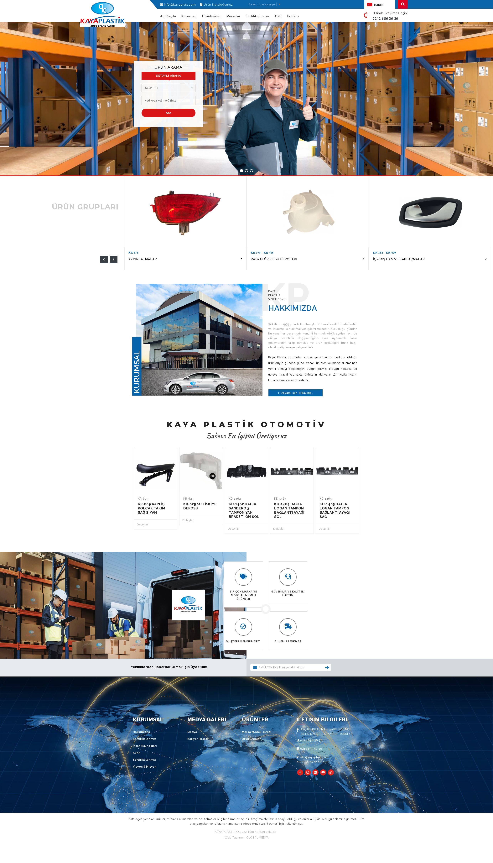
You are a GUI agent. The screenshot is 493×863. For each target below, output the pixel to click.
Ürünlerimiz (211, 16)
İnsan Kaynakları (145, 745)
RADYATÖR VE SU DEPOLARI (274, 259)
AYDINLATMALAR (142, 259)
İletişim (293, 16)
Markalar (233, 16)
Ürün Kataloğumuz (218, 4)
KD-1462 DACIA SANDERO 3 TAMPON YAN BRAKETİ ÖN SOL (153, 510)
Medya (192, 732)
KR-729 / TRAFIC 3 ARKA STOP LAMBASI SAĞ (336, 508)
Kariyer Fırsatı (197, 738)
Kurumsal (188, 16)
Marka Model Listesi (256, 732)
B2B (278, 16)
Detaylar (142, 528)
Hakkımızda (141, 732)
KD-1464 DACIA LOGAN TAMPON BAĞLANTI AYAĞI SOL (198, 510)
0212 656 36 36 (385, 18)
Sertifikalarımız (258, 16)
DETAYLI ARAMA (168, 75)
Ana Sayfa (168, 16)
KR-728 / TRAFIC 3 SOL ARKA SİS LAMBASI (291, 508)
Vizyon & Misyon (144, 766)
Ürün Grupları (252, 738)
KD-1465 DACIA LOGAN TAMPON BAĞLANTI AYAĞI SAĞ (244, 510)
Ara (168, 113)
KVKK (136, 752)
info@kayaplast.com (179, 4)
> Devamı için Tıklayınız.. (295, 392)
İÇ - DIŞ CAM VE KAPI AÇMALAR (399, 259)
